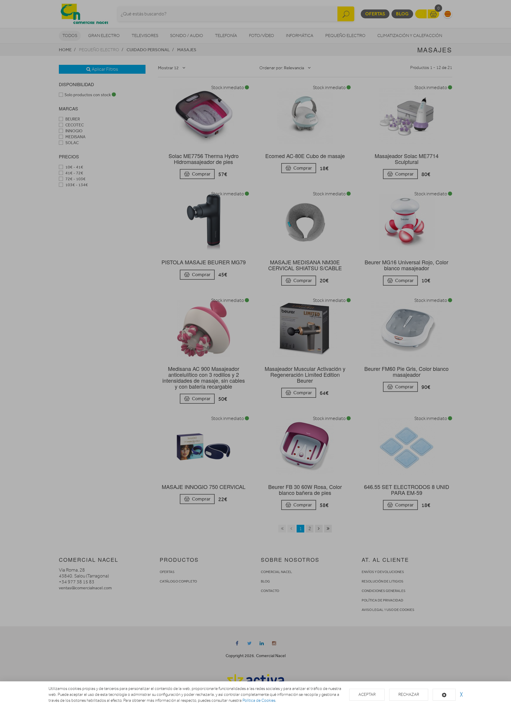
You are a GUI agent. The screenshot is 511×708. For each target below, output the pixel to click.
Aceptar (367, 694)
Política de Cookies (258, 700)
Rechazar (408, 694)
